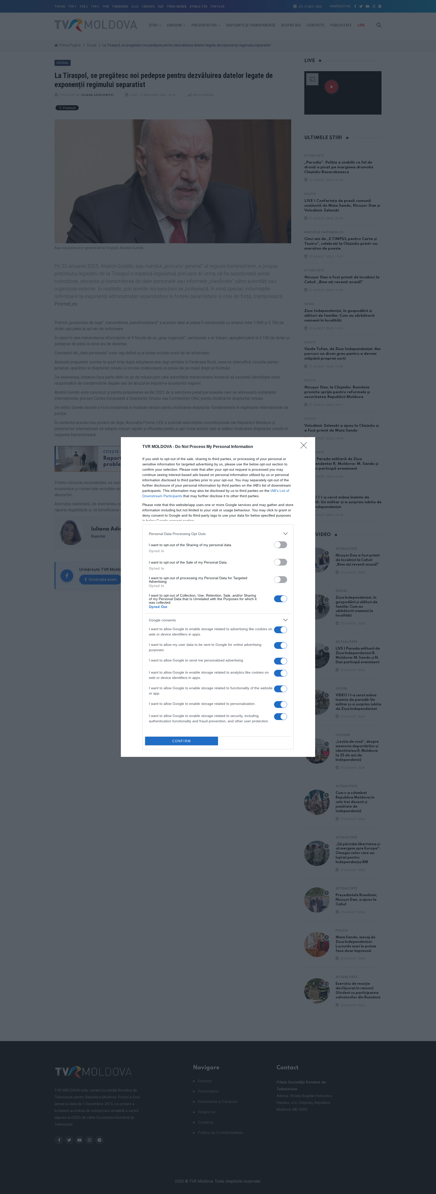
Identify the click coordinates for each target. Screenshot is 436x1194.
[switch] (280, 544)
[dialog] (218, 597)
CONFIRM (181, 741)
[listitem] (218, 533)
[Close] (305, 447)
